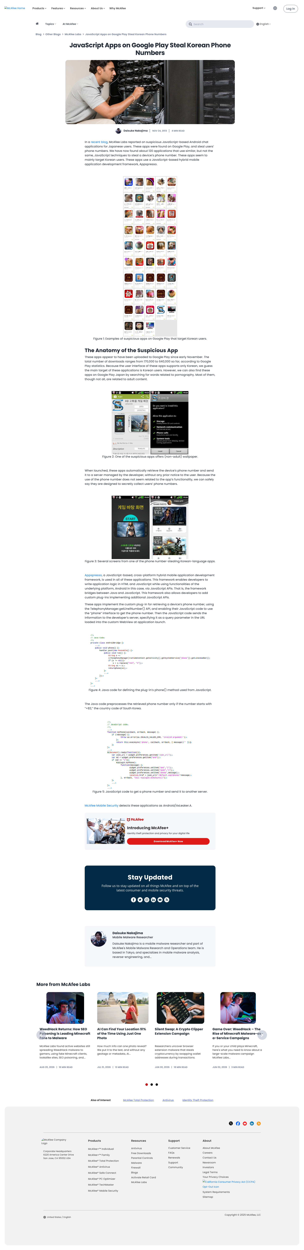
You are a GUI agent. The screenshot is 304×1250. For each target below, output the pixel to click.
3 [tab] (156, 1084)
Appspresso (93, 575)
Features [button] (57, 8)
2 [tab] (151, 1084)
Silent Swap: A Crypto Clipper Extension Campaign (179, 1031)
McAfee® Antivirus (99, 1167)
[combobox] (263, 24)
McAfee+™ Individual (101, 1149)
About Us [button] (97, 8)
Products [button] (38, 8)
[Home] (37, 24)
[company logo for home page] (14, 8)
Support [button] (258, 8)
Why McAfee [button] (117, 8)
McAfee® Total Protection (103, 1161)
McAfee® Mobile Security (103, 1191)
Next (262, 1035)
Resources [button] (77, 8)
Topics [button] (49, 24)
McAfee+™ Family (99, 1155)
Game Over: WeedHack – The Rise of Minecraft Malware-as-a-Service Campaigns (237, 1033)
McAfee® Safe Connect (102, 1173)
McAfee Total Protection (138, 1100)
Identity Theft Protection (197, 1100)
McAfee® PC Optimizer (101, 1179)
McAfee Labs (73, 34)
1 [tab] (146, 1084)
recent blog (99, 142)
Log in (290, 9)
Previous (41, 1035)
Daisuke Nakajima (136, 131)
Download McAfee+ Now (168, 841)
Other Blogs (53, 34)
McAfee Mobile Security (101, 806)
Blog (38, 34)
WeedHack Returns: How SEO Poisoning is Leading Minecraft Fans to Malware (65, 1033)
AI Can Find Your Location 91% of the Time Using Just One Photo (121, 1033)
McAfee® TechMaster (101, 1185)
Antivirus (168, 1100)
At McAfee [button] (69, 24)
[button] (276, 7)
